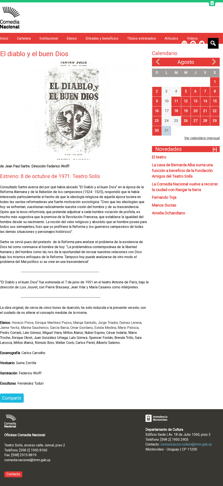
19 (186, 111)
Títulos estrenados (141, 38)
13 (196, 101)
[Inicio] (10, 18)
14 (205, 101)
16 (157, 111)
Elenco (72, 38)
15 (215, 101)
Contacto (13, 474)
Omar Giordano (81, 328)
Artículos (171, 38)
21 (205, 111)
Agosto (185, 62)
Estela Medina (105, 328)
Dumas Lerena (130, 323)
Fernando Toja (164, 197)
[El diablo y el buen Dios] (74, 110)
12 (186, 101)
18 (176, 111)
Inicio (4, 38)
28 (205, 121)
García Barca (59, 328)
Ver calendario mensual (202, 138)
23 (157, 121)
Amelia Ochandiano (168, 213)
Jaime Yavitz (9, 328)
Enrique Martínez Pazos (53, 323)
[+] (215, 149)
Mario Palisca (128, 328)
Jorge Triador (107, 323)
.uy (48, 460)
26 (186, 121)
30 (157, 130)
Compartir (12, 398)
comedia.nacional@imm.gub (25, 460)
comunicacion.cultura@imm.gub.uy (186, 444)
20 (196, 111)
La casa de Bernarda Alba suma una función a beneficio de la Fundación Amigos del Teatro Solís (182, 170)
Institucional (48, 38)
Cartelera (24, 38)
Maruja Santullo (84, 323)
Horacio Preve (23, 323)
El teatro (159, 157)
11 (176, 101)
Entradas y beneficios (102, 38)
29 (215, 121)
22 (215, 111)
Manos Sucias (164, 205)
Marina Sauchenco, (35, 328)
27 (196, 121)
